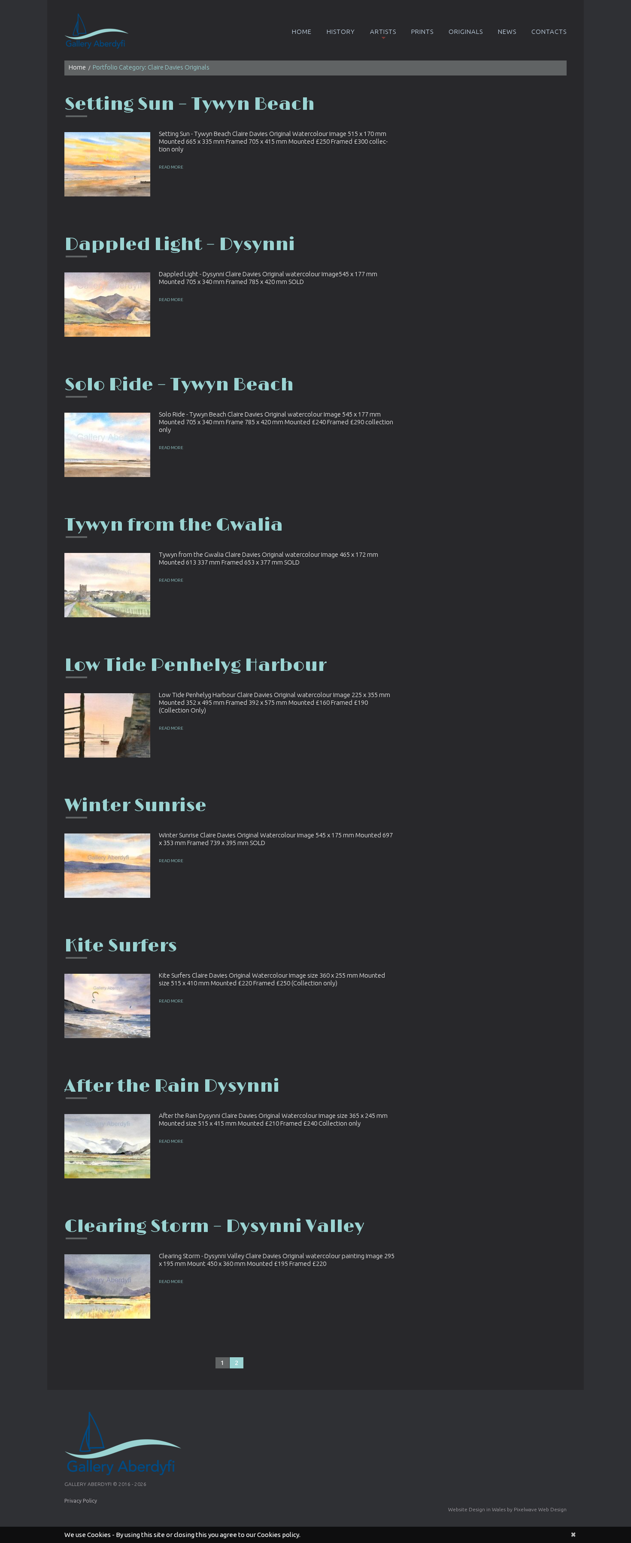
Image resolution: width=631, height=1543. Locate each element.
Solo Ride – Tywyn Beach (179, 385)
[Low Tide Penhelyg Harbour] (107, 725)
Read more (171, 167)
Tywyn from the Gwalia (173, 525)
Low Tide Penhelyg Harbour (195, 665)
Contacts (549, 31)
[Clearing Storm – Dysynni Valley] (107, 1286)
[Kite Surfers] (107, 1006)
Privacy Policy (80, 1501)
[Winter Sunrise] (107, 865)
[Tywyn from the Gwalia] (107, 585)
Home (302, 31)
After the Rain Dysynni (171, 1086)
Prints (422, 31)
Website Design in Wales (477, 1509)
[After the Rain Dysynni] (107, 1146)
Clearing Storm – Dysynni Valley (214, 1227)
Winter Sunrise (135, 806)
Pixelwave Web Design (540, 1509)
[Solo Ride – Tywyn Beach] (107, 445)
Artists (383, 32)
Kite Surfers (120, 946)
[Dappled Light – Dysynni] (107, 304)
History (341, 31)
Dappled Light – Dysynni (179, 245)
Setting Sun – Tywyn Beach (189, 104)
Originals (466, 31)
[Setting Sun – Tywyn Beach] (107, 164)
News (507, 31)
